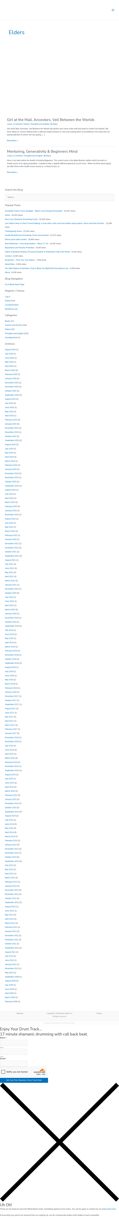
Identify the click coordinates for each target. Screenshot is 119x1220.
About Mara (10, 264)
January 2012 (11, 931)
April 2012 (9, 919)
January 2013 (11, 886)
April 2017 (9, 721)
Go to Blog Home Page (14, 284)
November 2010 (12, 968)
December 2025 (12, 383)
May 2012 (9, 915)
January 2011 (10, 964)
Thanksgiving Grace (13, 231)
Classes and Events (13, 325)
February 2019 (11, 651)
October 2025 (10, 391)
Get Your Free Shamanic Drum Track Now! (24, 1080)
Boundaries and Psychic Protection (19, 248)
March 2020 (10, 610)
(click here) (111, 1209)
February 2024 (11, 465)
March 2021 (10, 581)
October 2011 (10, 944)
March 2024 (10, 461)
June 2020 (9, 601)
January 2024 (11, 469)
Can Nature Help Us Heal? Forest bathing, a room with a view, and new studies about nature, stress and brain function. (54, 223)
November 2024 (12, 432)
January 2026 (11, 378)
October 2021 (10, 552)
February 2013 (11, 882)
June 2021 (9, 568)
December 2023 (12, 473)
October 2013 (10, 857)
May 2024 (9, 453)
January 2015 (11, 799)
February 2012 (11, 927)
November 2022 (12, 515)
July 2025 (9, 403)
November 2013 (12, 853)
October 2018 (10, 659)
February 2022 (11, 535)
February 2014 (11, 840)
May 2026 (9, 362)
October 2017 (10, 700)
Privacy (99, 1013)
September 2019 (12, 626)
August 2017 (10, 709)
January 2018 (11, 692)
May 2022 (9, 527)
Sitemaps (19, 1013)
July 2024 (9, 449)
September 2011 (12, 948)
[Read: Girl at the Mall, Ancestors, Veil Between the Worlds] (53, 80)
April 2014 (9, 832)
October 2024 (10, 436)
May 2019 (9, 638)
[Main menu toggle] (113, 10)
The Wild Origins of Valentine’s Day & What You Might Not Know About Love (36, 268)
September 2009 (12, 977)
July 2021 (9, 564)
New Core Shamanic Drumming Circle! (21, 219)
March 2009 (10, 997)
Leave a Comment (14, 124)
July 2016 (9, 746)
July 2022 (9, 523)
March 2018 (10, 684)
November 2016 (12, 741)
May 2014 (9, 828)
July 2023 (9, 494)
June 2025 (9, 407)
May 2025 (9, 412)
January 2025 (11, 424)
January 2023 (11, 511)
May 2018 (9, 680)
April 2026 (9, 366)
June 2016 (9, 750)
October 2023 (10, 482)
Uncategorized (11, 337)
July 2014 (9, 820)
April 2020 (9, 605)
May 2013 (9, 869)
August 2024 (10, 444)
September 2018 (12, 663)
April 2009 (9, 993)
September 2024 (12, 440)
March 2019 (10, 647)
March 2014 (10, 836)
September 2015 (12, 770)
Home (7, 215)
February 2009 (11, 1002)
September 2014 (12, 812)
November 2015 (12, 766)
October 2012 (10, 898)
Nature (27, 124)
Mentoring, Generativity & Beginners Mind (42, 151)
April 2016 (9, 754)
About (7, 272)
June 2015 (9, 783)
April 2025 (9, 416)
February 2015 (11, 795)
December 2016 (12, 737)
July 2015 (9, 779)
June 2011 (9, 960)
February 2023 (11, 506)
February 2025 (11, 420)
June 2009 (9, 989)
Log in (7, 297)
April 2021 (9, 576)
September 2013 (12, 861)
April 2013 (9, 874)
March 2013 (10, 878)
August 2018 (10, 667)
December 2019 (12, 618)
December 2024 (12, 428)
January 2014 (11, 845)
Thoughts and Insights (40, 124)
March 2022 (10, 531)
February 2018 (11, 688)
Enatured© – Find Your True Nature (20, 260)
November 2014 (12, 803)
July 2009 (9, 985)
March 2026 (10, 370)
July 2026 (9, 354)
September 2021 (12, 556)
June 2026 (9, 358)
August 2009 (10, 981)
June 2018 (9, 676)
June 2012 (9, 911)
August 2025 (10, 399)
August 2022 (10, 519)
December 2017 (12, 696)
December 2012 (12, 890)
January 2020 (11, 614)
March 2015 (10, 791)
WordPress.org (11, 309)
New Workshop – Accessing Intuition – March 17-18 (26, 244)
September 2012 (12, 902)
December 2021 (12, 543)
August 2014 (10, 816)
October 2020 (10, 593)
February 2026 (11, 374)
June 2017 (9, 713)
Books (7, 321)
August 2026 (10, 350)
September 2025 (12, 395)
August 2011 (10, 952)
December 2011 (11, 935)
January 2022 (11, 539)
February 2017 (11, 729)
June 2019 (9, 634)
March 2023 (10, 502)
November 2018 (12, 655)
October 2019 (10, 622)
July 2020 (9, 597)
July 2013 (9, 865)
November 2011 (11, 940)
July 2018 (9, 671)
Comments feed (11, 305)
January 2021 (11, 585)
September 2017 (12, 704)
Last (1, 1056)
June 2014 (9, 824)
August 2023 (10, 490)
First (1, 1047)
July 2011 (9, 956)
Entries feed (10, 301)
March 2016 (10, 758)
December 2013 (12, 849)
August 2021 (10, 560)
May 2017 (9, 717)
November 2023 (12, 477)
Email (3, 1059)
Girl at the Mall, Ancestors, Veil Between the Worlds (51, 119)
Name (3, 1038)
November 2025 (12, 387)
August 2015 (10, 775)
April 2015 (9, 787)
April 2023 (9, 498)
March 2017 (10, 725)
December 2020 (12, 589)
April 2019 (9, 642)
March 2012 (10, 923)
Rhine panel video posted (16, 239)
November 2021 (12, 548)
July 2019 (9, 630)
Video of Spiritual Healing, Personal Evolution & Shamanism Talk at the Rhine (37, 252)
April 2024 (9, 457)
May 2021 (9, 572)
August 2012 (10, 907)
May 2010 (9, 973)
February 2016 (11, 762)
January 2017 (11, 733)
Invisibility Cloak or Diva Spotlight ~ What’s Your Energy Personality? (34, 211)
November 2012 (12, 894)
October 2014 (10, 808)
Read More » (12, 140)
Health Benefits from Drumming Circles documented (27, 235)
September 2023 (12, 486)
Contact (8, 256)
